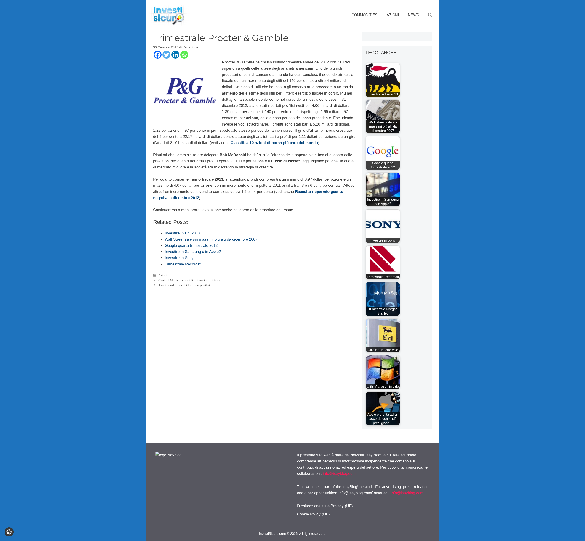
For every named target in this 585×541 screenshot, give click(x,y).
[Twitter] (166, 55)
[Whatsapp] (184, 55)
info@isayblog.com (339, 473)
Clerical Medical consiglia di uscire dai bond (189, 280)
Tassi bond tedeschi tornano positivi (184, 285)
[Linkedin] (175, 55)
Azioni (393, 15)
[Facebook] (158, 55)
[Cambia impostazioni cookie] (9, 531)
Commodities (364, 15)
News (413, 15)
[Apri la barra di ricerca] (430, 15)
